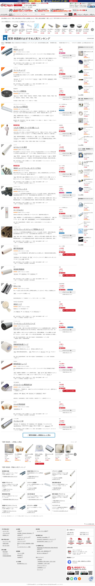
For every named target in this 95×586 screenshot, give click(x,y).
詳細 (65, 14)
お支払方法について (84, 532)
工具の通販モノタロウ (6, 18)
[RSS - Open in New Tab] (79, 579)
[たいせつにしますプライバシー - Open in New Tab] (91, 578)
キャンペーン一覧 (6, 541)
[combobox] (43, 14)
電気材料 (28, 222)
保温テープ (18, 304)
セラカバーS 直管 (20, 147)
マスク (26, 100)
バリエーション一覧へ (67, 55)
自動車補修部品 (22, 398)
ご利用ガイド (72, 529)
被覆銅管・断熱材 (18, 338)
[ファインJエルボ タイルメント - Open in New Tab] (59, 448)
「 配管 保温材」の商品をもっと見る (39, 435)
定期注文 (24, 7)
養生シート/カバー (53, 120)
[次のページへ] (92, 29)
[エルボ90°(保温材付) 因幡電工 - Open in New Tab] (69, 448)
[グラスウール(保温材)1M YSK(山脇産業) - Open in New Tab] (29, 448)
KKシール (17, 286)
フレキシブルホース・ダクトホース (49, 160)
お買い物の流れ (70, 532)
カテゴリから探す (4, 14)
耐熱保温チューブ (20, 364)
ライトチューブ (19, 70)
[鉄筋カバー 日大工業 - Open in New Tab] (36, 26)
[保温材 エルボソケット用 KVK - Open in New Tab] (9, 448)
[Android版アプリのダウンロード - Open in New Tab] (87, 573)
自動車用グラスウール (47, 398)
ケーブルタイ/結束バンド (47, 222)
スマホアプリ (5, 553)
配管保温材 (26, 64)
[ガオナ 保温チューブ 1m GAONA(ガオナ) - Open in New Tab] (51, 26)
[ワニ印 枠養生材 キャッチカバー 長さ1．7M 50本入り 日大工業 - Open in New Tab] (86, 26)
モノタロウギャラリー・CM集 (23, 546)
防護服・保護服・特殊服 (33, 141)
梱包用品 (26, 298)
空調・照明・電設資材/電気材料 (19, 222)
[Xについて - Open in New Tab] (67, 579)
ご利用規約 (39, 559)
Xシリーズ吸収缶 (20, 91)
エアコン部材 (46, 337)
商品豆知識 (5, 551)
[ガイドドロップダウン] (83, 6)
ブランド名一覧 (6, 533)
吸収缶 (36, 100)
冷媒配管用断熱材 (26, 338)
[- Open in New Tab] (71, 541)
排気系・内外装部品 (29, 398)
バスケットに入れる (70, 254)
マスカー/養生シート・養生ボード (42, 120)
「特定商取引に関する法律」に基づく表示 (46, 561)
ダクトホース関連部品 (19, 162)
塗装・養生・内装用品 (30, 120)
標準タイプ (17, 223)
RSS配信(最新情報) (7, 555)
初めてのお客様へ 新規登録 (31, 5)
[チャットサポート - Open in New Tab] (77, 5)
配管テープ (17, 357)
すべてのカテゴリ (18, 14)
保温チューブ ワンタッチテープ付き (27, 168)
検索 (70, 14)
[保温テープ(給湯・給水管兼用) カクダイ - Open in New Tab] (39, 448)
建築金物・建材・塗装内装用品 (19, 120)
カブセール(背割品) (21, 107)
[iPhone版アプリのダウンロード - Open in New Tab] (73, 573)
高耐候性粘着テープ (21, 344)
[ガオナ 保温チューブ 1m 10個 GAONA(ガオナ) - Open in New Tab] (58, 26)
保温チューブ (19, 49)
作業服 (26, 141)
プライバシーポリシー (42, 565)
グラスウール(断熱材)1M (23, 385)
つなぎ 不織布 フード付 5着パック (26, 128)
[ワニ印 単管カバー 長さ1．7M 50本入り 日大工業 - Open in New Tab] (43, 26)
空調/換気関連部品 (39, 337)
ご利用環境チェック (41, 567)
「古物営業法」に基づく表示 (43, 563)
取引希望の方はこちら (22, 563)
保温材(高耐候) (19, 269)
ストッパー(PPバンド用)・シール (35, 298)
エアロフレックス (20, 189)
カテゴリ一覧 (5, 531)
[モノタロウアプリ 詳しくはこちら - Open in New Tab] (80, 568)
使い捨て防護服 (42, 141)
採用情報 (18, 551)
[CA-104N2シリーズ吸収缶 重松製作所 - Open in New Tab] (65, 26)
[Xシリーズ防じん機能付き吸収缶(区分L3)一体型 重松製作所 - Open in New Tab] (79, 26)
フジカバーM (18, 421)
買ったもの (86, 14)
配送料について (70, 534)
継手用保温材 (18, 248)
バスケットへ (40, 463)
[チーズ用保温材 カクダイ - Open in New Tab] (19, 448)
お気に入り (92, 14)
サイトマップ (40, 569)
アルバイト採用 (20, 553)
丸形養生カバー (23, 121)
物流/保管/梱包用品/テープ (18, 298)
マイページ (16, 7)
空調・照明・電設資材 (30, 337)
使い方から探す (6, 545)
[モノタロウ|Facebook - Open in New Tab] (75, 579)
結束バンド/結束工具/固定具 (36, 222)
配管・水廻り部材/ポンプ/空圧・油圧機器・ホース (23, 18)
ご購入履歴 (29, 7)
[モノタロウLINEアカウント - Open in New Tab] (71, 579)
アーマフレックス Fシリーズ (24, 323)
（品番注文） (10, 14)
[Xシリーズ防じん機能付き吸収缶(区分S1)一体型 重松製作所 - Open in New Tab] (15, 26)
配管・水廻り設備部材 (40, 18)
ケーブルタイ (19, 210)
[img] (7, 5)
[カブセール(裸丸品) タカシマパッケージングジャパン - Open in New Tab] (29, 26)
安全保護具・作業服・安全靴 (19, 100)
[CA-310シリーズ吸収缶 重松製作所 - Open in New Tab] (72, 26)
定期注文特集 (5, 543)
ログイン (18, 5)
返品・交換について (84, 534)
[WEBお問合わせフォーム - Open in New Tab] (71, 5)
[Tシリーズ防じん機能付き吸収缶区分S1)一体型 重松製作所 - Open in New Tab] (22, 26)
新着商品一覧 (5, 535)
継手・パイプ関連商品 (19, 64)
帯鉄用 (44, 298)
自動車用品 (16, 398)
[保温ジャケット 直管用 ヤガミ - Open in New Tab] (49, 448)
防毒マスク (31, 100)
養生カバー (17, 121)
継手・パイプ (50, 18)
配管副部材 (52, 356)
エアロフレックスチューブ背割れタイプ (29, 229)
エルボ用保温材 (19, 404)
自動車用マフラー (38, 398)
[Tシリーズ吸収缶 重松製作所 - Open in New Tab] (8, 26)
